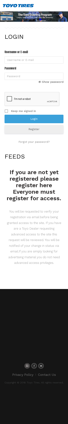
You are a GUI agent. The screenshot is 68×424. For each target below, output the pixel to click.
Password (10, 68)
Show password (52, 82)
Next (63, 16)
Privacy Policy (22, 375)
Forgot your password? (34, 142)
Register (34, 129)
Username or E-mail (16, 52)
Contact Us (47, 375)
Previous (4, 16)
